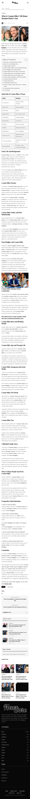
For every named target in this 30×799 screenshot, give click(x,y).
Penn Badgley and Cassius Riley (12, 69)
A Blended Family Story (10, 82)
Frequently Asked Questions (12, 88)
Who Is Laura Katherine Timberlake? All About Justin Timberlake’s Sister (7, 678)
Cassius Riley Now (9, 81)
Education (4, 742)
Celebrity (4, 13)
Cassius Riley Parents (9, 66)
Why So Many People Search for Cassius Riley (15, 85)
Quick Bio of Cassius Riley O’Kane (12, 62)
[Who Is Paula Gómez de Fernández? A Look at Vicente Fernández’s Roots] (5, 632)
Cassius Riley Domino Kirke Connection (14, 71)
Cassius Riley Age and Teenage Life (13, 75)
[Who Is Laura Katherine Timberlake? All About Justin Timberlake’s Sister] (5, 625)
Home (3, 769)
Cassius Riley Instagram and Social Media (15, 77)
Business (4, 734)
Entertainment (5, 744)
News (3, 755)
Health (3, 752)
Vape (3, 760)
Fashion (3, 747)
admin (5, 23)
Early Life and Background (11, 64)
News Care (8, 584)
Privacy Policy (5, 772)
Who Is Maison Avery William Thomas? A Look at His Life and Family (8, 696)
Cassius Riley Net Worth (10, 79)
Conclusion (7, 90)
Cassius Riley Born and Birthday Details (14, 73)
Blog (3, 731)
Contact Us (4, 777)
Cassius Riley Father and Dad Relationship (15, 67)
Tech (3, 757)
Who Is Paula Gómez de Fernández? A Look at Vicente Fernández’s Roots (21, 678)
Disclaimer (4, 775)
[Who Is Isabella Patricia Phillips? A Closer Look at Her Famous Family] (22, 687)
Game (3, 750)
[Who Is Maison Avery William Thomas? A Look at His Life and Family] (5, 640)
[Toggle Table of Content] (25, 60)
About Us (4, 780)
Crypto (3, 739)
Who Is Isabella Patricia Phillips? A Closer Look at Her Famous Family (21, 696)
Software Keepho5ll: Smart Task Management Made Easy (15, 607)
